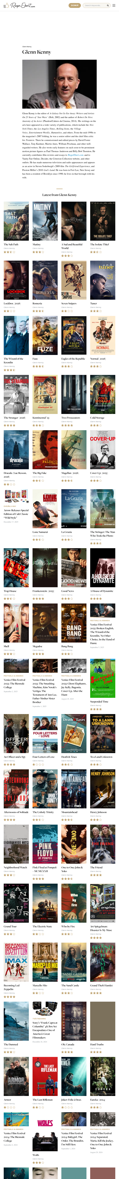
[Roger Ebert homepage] (19, 5)
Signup (74, 5)
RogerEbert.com (76, 154)
